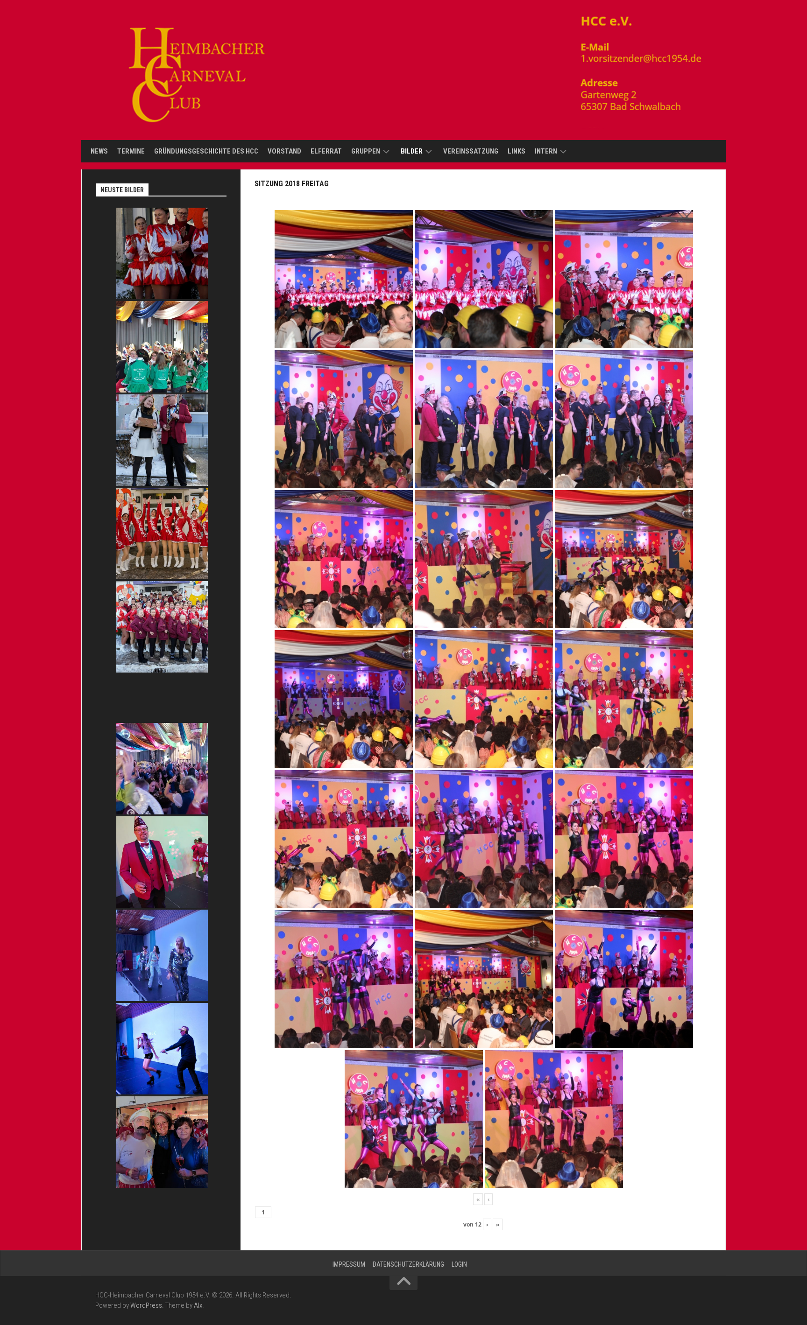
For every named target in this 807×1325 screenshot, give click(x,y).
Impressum (349, 1264)
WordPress (146, 1305)
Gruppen (365, 151)
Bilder (412, 151)
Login (459, 1264)
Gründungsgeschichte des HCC (206, 151)
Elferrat (326, 151)
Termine (131, 151)
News (99, 151)
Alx (198, 1305)
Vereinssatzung (470, 151)
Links (516, 151)
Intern (546, 151)
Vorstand (284, 151)
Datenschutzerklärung (408, 1264)
